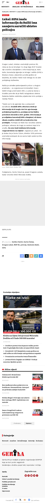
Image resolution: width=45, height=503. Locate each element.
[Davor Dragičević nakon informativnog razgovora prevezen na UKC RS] (37, 412)
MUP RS (17, 245)
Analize (13, 441)
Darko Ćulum (29, 242)
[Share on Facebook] (16, 500)
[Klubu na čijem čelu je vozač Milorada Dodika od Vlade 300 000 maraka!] (22, 321)
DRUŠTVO (16, 332)
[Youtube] (31, 475)
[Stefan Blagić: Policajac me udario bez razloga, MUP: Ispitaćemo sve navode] (37, 400)
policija (24, 245)
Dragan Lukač (7, 245)
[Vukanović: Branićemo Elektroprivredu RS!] (37, 377)
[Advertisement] (22, 203)
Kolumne (39, 441)
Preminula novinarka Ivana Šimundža (20, 356)
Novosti (5, 441)
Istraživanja (22, 441)
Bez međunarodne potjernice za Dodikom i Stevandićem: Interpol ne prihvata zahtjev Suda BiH (15, 387)
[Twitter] (34, 475)
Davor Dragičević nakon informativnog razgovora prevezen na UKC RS (12, 412)
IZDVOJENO (7, 332)
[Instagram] (28, 475)
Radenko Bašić (33, 245)
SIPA (4, 248)
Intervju (31, 441)
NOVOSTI (5, 15)
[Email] (24, 500)
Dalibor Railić (17, 242)
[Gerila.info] (22, 2)
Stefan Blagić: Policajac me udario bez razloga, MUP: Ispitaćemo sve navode (16, 400)
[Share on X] (20, 500)
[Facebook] (26, 475)
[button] (4, 2)
